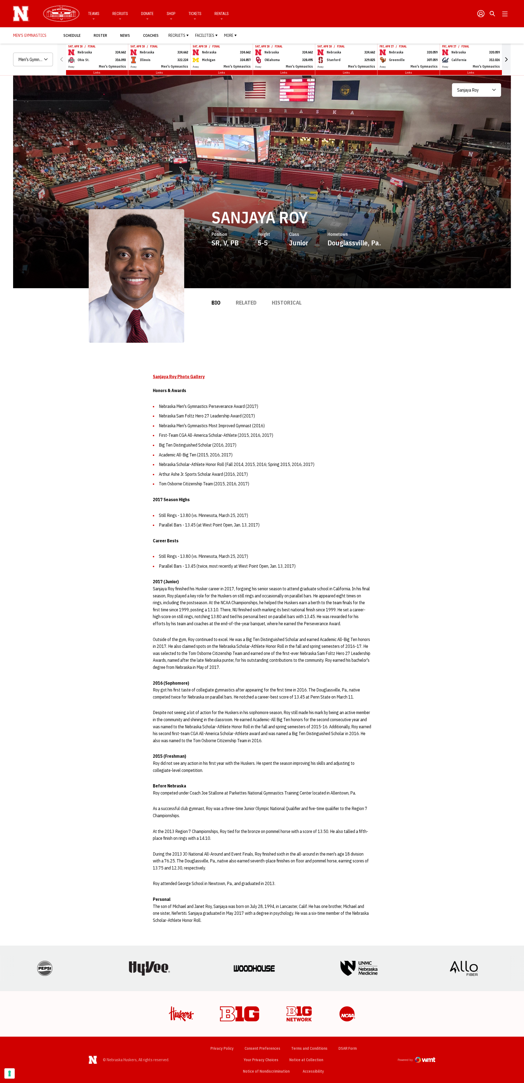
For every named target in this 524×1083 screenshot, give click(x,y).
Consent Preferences (262, 1048)
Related (246, 302)
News (125, 35)
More (228, 35)
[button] (506, 59)
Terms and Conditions (309, 1048)
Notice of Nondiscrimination (266, 1071)
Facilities (204, 35)
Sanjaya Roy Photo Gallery (179, 376)
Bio (216, 302)
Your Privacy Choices (261, 1059)
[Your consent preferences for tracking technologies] (9, 1073)
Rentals (222, 13)
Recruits (120, 13)
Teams (93, 13)
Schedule (72, 35)
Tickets (195, 13)
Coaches (151, 35)
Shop (171, 13)
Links (96, 72)
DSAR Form (347, 1048)
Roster (100, 35)
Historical (287, 302)
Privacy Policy (222, 1048)
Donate (147, 13)
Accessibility (313, 1071)
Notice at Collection (306, 1059)
